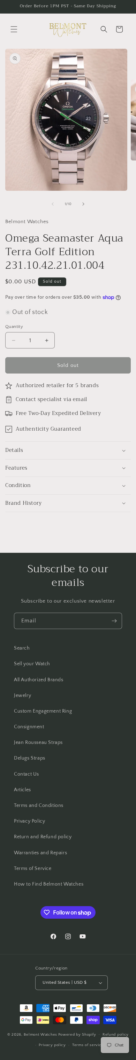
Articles (22, 790)
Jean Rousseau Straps (38, 742)
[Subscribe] (114, 621)
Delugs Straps (29, 758)
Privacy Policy (29, 821)
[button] (14, 29)
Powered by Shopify (77, 1034)
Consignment (29, 727)
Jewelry (22, 695)
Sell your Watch (32, 664)
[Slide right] (83, 204)
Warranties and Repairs (40, 853)
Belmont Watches (40, 1034)
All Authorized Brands (38, 680)
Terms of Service (33, 868)
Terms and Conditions (38, 805)
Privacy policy (52, 1045)
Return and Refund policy (42, 837)
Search (22, 648)
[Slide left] (52, 204)
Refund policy (116, 1034)
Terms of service (88, 1045)
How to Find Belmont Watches (48, 884)
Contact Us (26, 774)
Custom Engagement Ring (43, 711)
